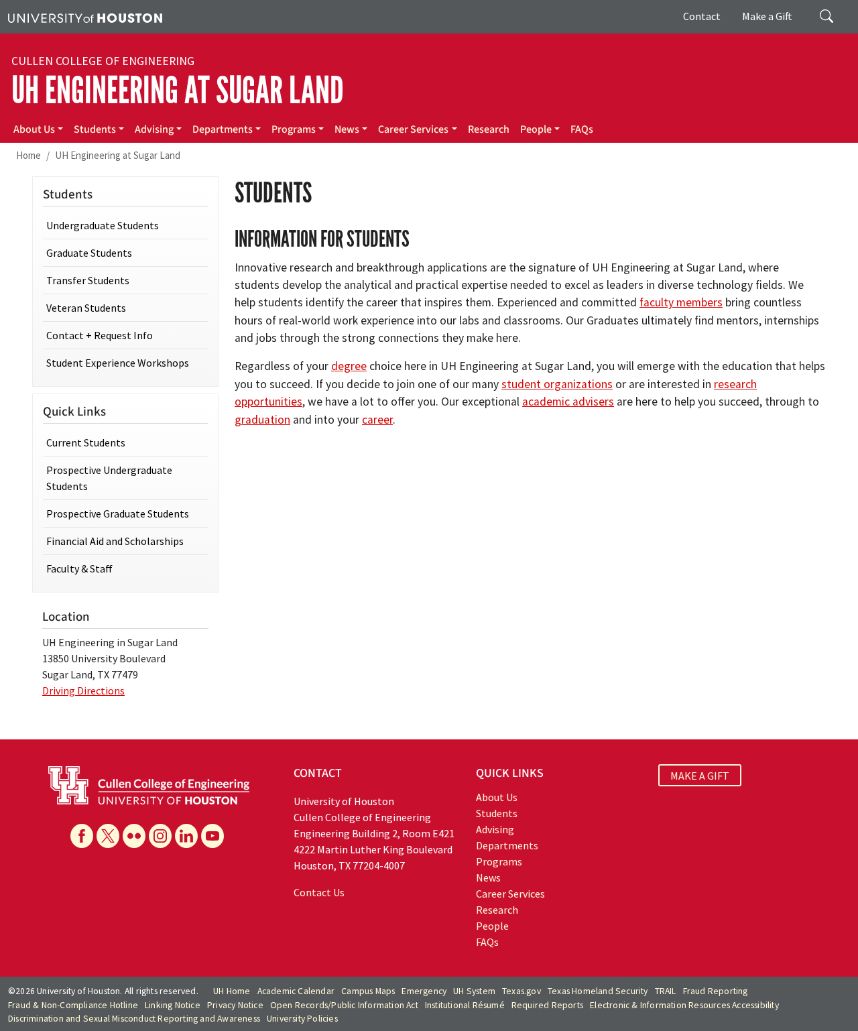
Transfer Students (87, 280)
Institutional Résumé (465, 1005)
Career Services (413, 129)
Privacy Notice (235, 1005)
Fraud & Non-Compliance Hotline (73, 1005)
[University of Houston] (85, 16)
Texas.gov (521, 991)
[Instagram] (160, 836)
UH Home (231, 991)
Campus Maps (368, 991)
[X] (108, 836)
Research (488, 129)
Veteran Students (86, 307)
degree (349, 366)
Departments (222, 129)
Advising (154, 129)
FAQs (581, 129)
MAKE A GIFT (699, 775)
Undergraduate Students (102, 225)
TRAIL (665, 991)
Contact (702, 16)
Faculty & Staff (79, 568)
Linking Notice (172, 1005)
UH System (474, 991)
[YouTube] (212, 836)
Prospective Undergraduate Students (109, 478)
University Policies (302, 1018)
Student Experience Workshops (117, 362)
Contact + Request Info (99, 335)
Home (28, 155)
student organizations (557, 384)
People (536, 129)
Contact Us (319, 892)
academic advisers (568, 401)
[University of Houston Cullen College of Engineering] (148, 784)
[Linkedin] (186, 836)
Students (95, 129)
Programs (293, 129)
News (346, 129)
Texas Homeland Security (598, 991)
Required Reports (547, 1005)
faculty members (681, 302)
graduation (262, 419)
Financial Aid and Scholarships (115, 541)
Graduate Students (89, 252)
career (377, 419)
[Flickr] (134, 836)
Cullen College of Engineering (102, 61)
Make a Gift (767, 16)
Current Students (85, 442)
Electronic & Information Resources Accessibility (684, 1005)
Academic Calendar (295, 991)
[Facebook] (81, 836)
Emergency (424, 991)
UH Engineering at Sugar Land (177, 90)
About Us (34, 129)
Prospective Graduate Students (117, 513)
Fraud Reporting (715, 991)
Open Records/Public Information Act (344, 1005)
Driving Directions (83, 690)
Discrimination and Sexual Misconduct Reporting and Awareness (134, 1018)
